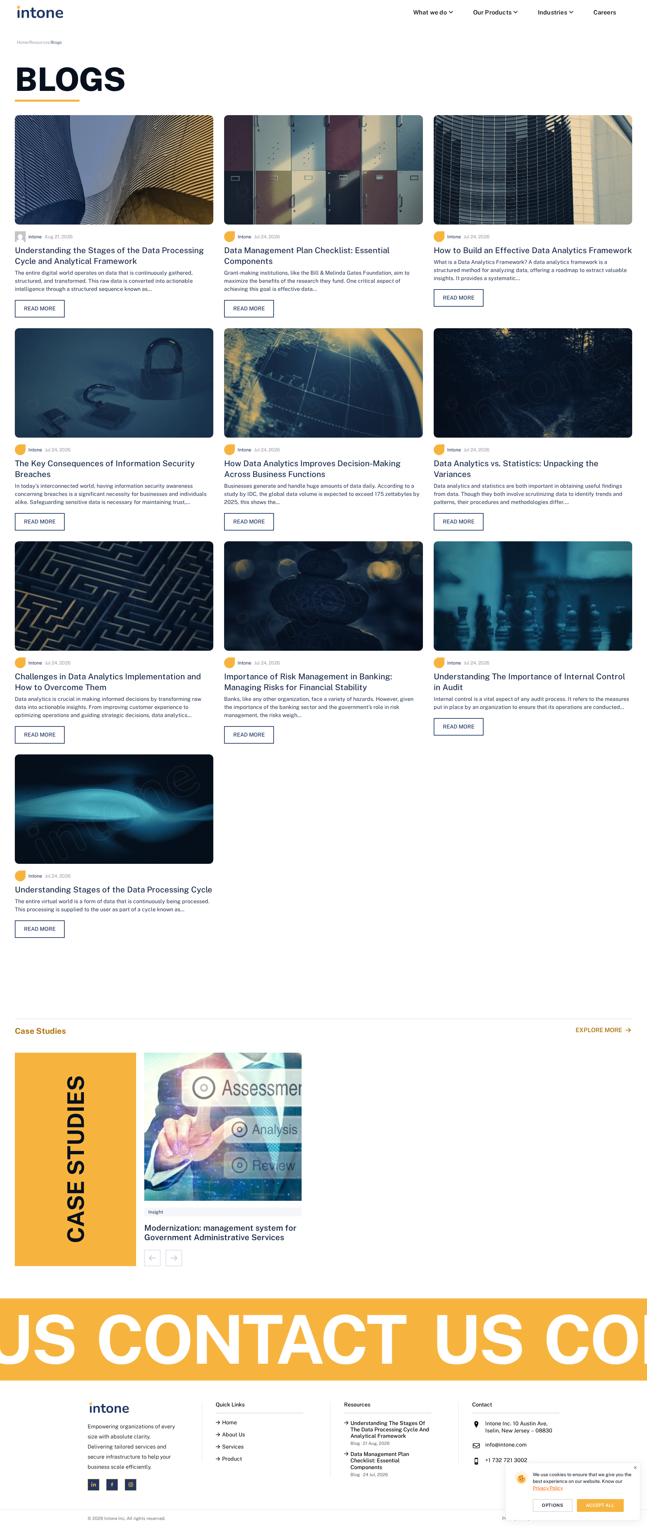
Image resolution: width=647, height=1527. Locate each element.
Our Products (492, 12)
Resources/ (40, 42)
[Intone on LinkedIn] (93, 1485)
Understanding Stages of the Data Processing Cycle (113, 889)
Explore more (599, 1029)
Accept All (600, 1505)
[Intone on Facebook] (112, 1485)
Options (552, 1505)
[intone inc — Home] (40, 12)
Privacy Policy (548, 1488)
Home (229, 1422)
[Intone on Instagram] (130, 1485)
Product (232, 1459)
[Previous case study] (152, 1258)
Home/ (23, 42)
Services (233, 1447)
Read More (40, 308)
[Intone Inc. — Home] (131, 1408)
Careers (604, 12)
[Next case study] (174, 1258)
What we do (430, 12)
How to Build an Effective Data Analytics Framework (533, 250)
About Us (233, 1434)
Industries (552, 12)
